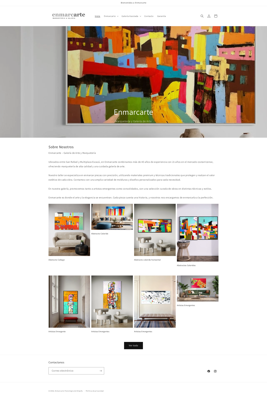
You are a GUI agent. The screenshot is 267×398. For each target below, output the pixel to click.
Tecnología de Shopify (74, 391)
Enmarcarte (59, 391)
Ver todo (133, 345)
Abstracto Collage (57, 260)
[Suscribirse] (100, 370)
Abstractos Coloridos (186, 265)
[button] (111, 16)
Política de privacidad (95, 391)
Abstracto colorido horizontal (147, 260)
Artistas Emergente (57, 331)
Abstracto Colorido (99, 233)
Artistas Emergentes (100, 331)
